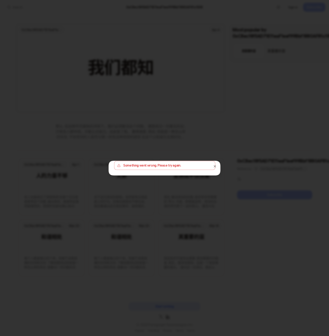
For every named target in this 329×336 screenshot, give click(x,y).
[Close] (215, 166)
